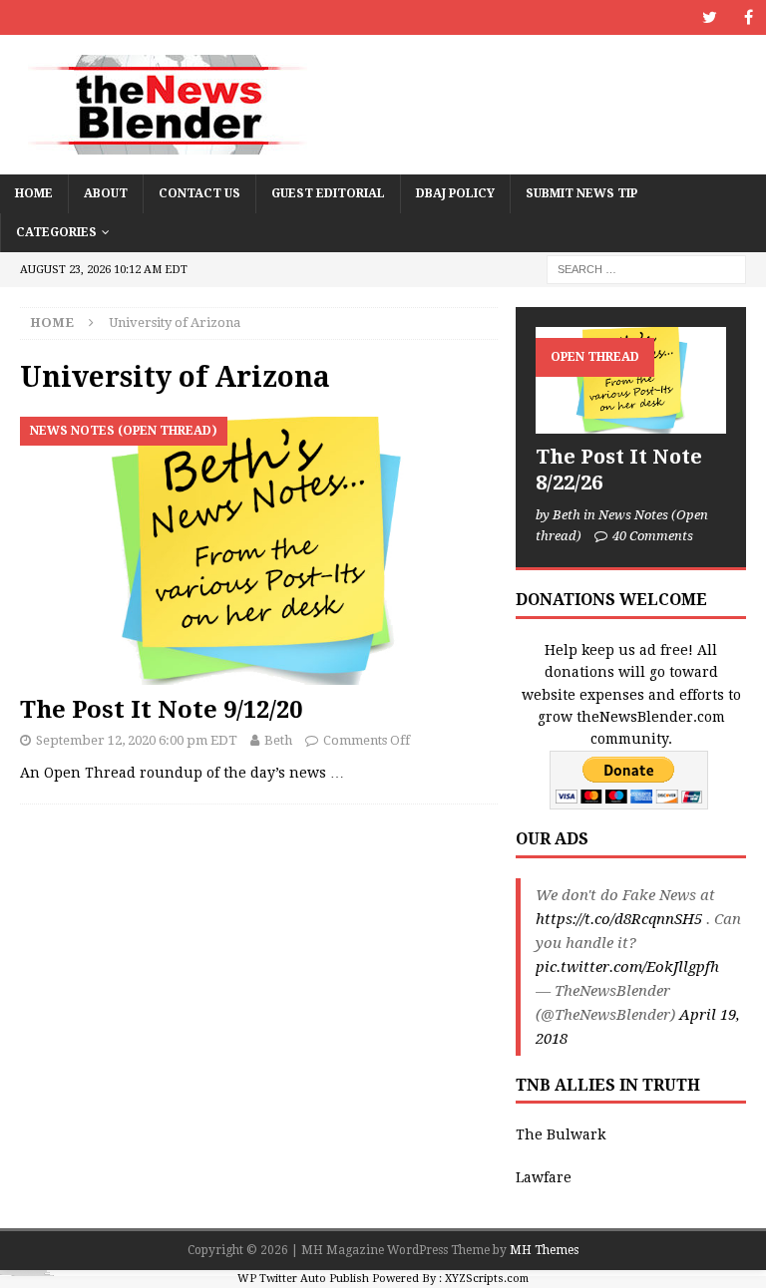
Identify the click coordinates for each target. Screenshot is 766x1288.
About (106, 193)
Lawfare (544, 1177)
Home (34, 193)
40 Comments (652, 535)
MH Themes (544, 1250)
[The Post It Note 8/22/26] (630, 380)
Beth (278, 740)
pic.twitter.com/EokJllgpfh (627, 967)
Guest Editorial (328, 193)
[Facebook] (748, 17)
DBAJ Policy (455, 193)
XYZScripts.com (487, 1278)
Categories (56, 232)
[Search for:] (646, 269)
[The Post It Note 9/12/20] (259, 551)
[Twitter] (709, 17)
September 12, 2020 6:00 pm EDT (136, 740)
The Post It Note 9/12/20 (161, 710)
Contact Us (199, 193)
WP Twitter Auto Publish (303, 1278)
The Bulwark (560, 1134)
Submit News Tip (581, 193)
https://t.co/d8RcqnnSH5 (619, 919)
